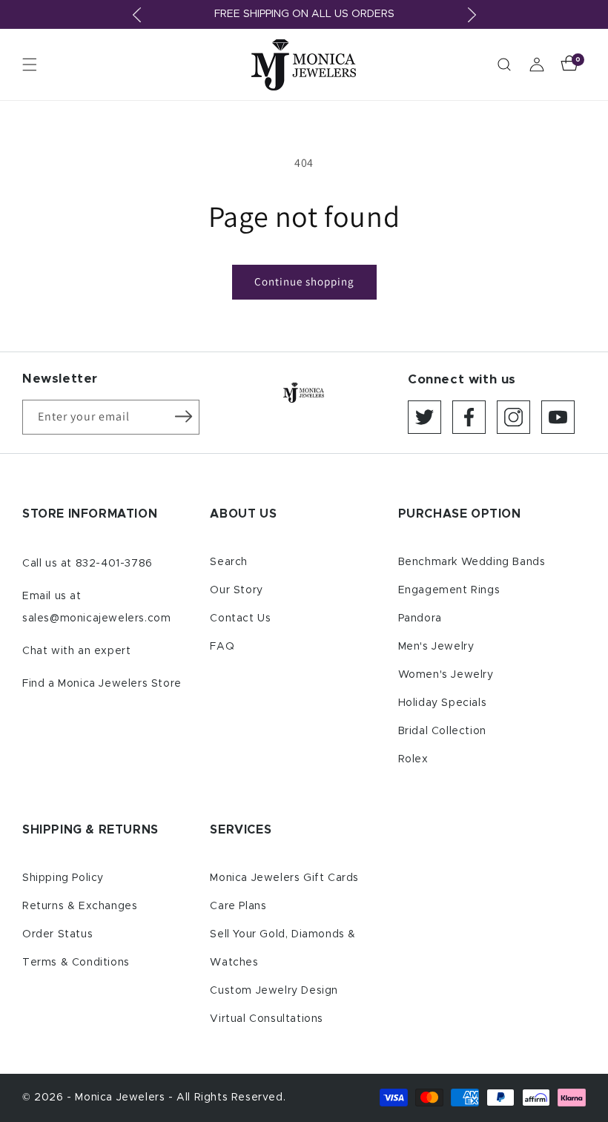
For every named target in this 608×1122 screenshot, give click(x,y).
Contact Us (240, 618)
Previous (136, 14)
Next (471, 14)
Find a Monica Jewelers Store (102, 684)
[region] (304, 14)
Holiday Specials (442, 703)
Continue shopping (304, 281)
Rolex (413, 759)
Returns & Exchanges (79, 906)
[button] (29, 64)
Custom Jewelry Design (274, 991)
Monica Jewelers (121, 1097)
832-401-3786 (114, 563)
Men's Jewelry (436, 646)
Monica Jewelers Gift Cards (284, 878)
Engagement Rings (449, 590)
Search (229, 562)
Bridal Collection (442, 731)
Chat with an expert (76, 651)
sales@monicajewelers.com (96, 618)
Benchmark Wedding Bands (472, 562)
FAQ (222, 646)
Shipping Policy (63, 878)
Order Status (57, 934)
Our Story (236, 590)
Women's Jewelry (446, 675)
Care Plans (238, 906)
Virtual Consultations (266, 1019)
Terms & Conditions (76, 962)
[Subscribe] (183, 416)
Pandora (420, 618)
